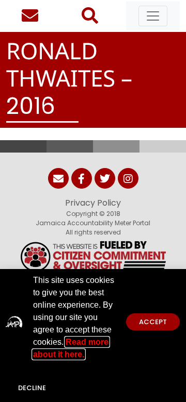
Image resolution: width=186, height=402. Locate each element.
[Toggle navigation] (152, 16)
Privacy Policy (93, 203)
